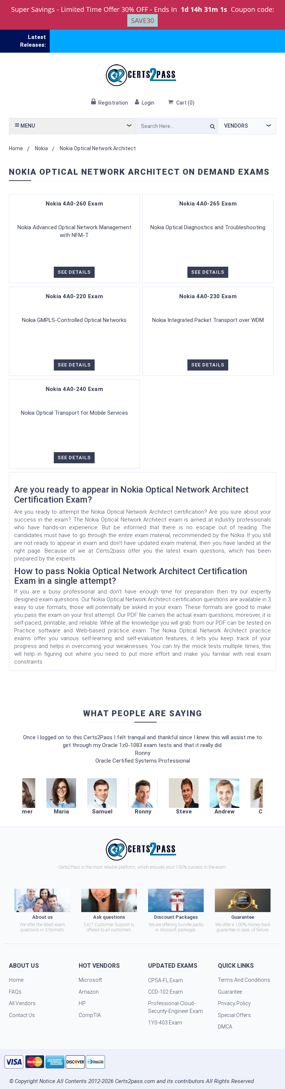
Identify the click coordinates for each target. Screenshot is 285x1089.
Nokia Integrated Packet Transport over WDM (208, 320)
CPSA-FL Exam (165, 980)
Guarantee (230, 992)
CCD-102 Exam (165, 992)
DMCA (225, 1027)
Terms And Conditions (244, 980)
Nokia (41, 148)
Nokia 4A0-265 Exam (208, 203)
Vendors (236, 126)
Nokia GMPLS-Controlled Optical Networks (74, 320)
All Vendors (22, 1003)
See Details (74, 272)
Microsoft (90, 980)
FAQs (15, 992)
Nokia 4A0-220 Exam (74, 296)
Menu (27, 126)
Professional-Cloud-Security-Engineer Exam (175, 1007)
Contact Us (22, 1015)
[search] (212, 128)
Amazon (89, 992)
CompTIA (90, 1015)
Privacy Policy (234, 1003)
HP (82, 1003)
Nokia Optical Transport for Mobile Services (74, 412)
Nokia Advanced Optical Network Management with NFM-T (74, 231)
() (185, 103)
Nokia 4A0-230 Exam (208, 296)
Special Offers (234, 1015)
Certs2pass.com (135, 1081)
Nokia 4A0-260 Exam (74, 203)
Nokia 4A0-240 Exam (74, 389)
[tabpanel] (142, 797)
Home (16, 148)
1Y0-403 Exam (165, 1023)
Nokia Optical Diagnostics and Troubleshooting (207, 227)
